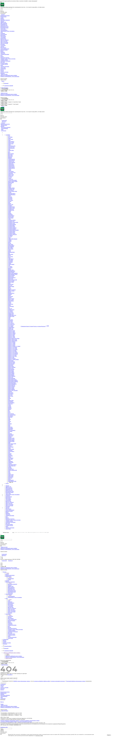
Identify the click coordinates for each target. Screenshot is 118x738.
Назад (8, 573)
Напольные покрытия (12, 584)
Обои (9, 600)
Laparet (1, 704)
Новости (2, 685)
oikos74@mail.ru (4, 87)
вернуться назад (3, 674)
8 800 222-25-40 (4, 74)
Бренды (2, 701)
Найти (2, 729)
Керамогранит (11, 578)
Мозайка (2, 694)
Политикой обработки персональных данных (75, 681)
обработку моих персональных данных (21, 681)
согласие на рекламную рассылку (58, 681)
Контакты (2, 688)
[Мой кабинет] (1, 552)
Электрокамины (11, 596)
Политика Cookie (39, 735)
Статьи (1, 686)
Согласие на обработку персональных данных (29, 720)
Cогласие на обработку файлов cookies (8, 721)
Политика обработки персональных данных (9, 720)
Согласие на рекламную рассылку (25, 721)
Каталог (7, 574)
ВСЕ (13, 532)
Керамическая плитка (5, 691)
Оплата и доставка (4, 687)
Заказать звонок (8, 658)
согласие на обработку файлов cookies (42, 681)
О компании (3, 684)
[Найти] (1, 10)
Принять (108, 735)
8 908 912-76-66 (9, 76)
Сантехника (10, 616)
